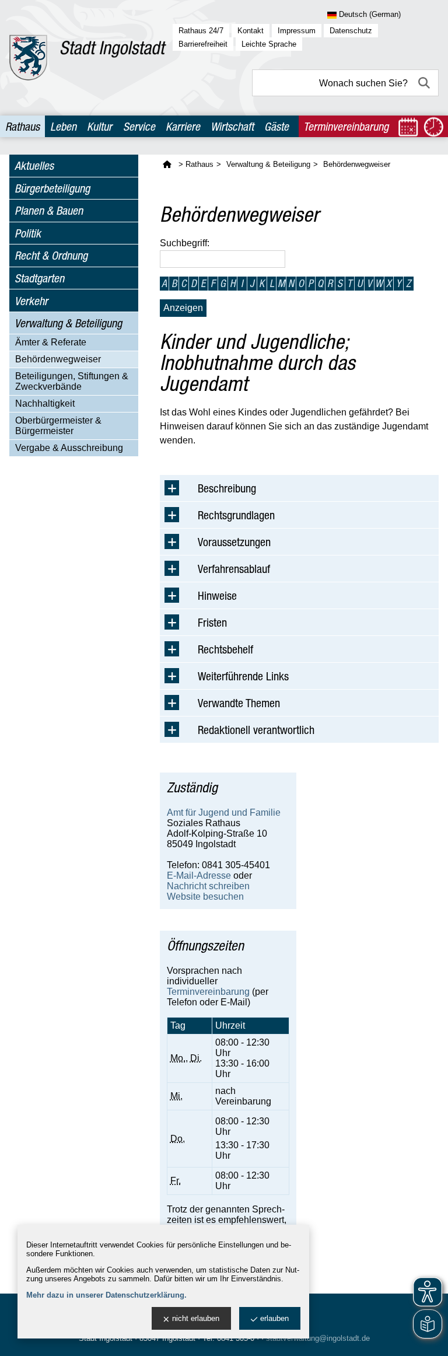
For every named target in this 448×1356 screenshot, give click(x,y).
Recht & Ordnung (51, 255)
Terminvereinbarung (208, 992)
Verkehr (31, 300)
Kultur (99, 126)
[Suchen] (425, 83)
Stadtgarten (39, 278)
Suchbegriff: (184, 243)
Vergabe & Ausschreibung (69, 448)
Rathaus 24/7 (200, 30)
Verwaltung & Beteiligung (68, 323)
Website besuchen (205, 896)
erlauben (274, 1318)
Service (139, 126)
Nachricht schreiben (208, 886)
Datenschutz (351, 30)
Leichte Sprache (269, 44)
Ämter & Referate (50, 342)
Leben (63, 126)
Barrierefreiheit (203, 44)
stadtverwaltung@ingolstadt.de (318, 1338)
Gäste (276, 126)
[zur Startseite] (87, 58)
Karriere (183, 126)
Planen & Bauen (49, 210)
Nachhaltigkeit (45, 403)
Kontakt (250, 30)
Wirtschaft (232, 126)
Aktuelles (34, 165)
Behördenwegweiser (58, 359)
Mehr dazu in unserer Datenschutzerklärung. (106, 1295)
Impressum (297, 30)
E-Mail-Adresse (199, 875)
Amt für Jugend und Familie (224, 812)
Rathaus (22, 126)
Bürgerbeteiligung (52, 188)
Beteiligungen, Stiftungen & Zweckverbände (71, 381)
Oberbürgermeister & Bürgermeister (58, 425)
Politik (28, 233)
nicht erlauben (195, 1318)
